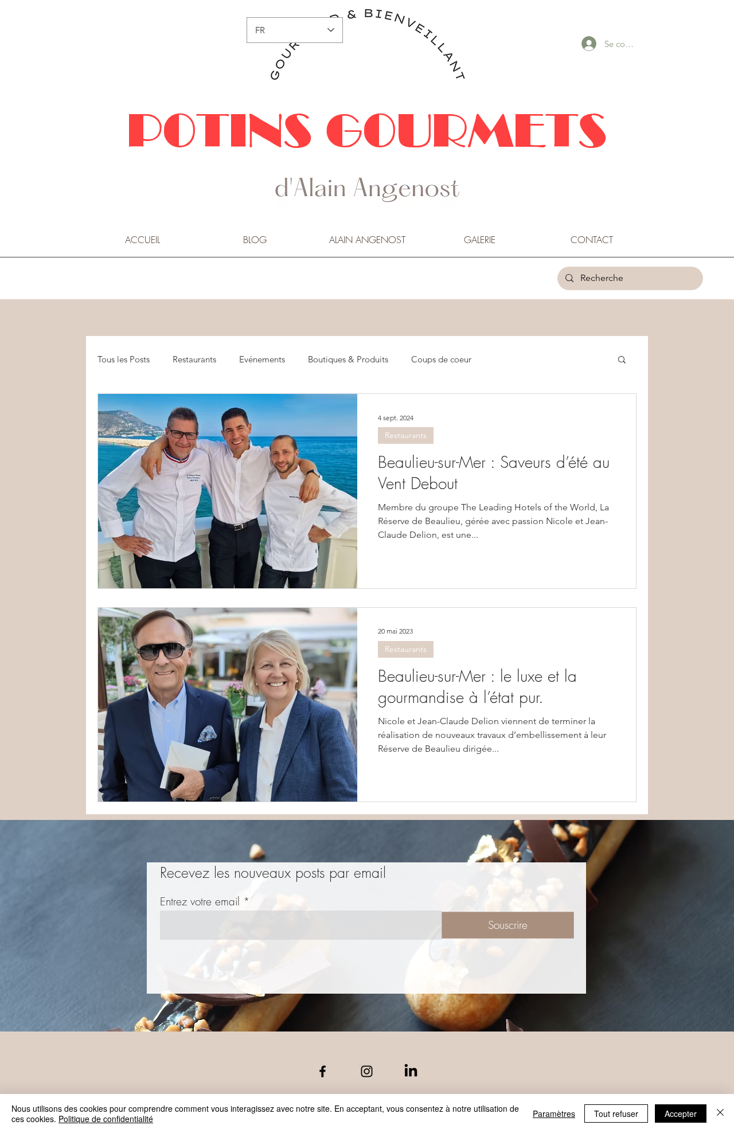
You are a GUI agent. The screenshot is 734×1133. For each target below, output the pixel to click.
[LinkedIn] (411, 1071)
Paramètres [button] (554, 1113)
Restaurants (194, 359)
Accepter (681, 1113)
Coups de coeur (441, 359)
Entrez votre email (200, 901)
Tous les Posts (123, 359)
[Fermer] (720, 1113)
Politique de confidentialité (105, 1118)
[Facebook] (322, 1071)
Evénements (262, 359)
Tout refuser (616, 1113)
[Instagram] (366, 1071)
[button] (621, 360)
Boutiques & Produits (348, 359)
